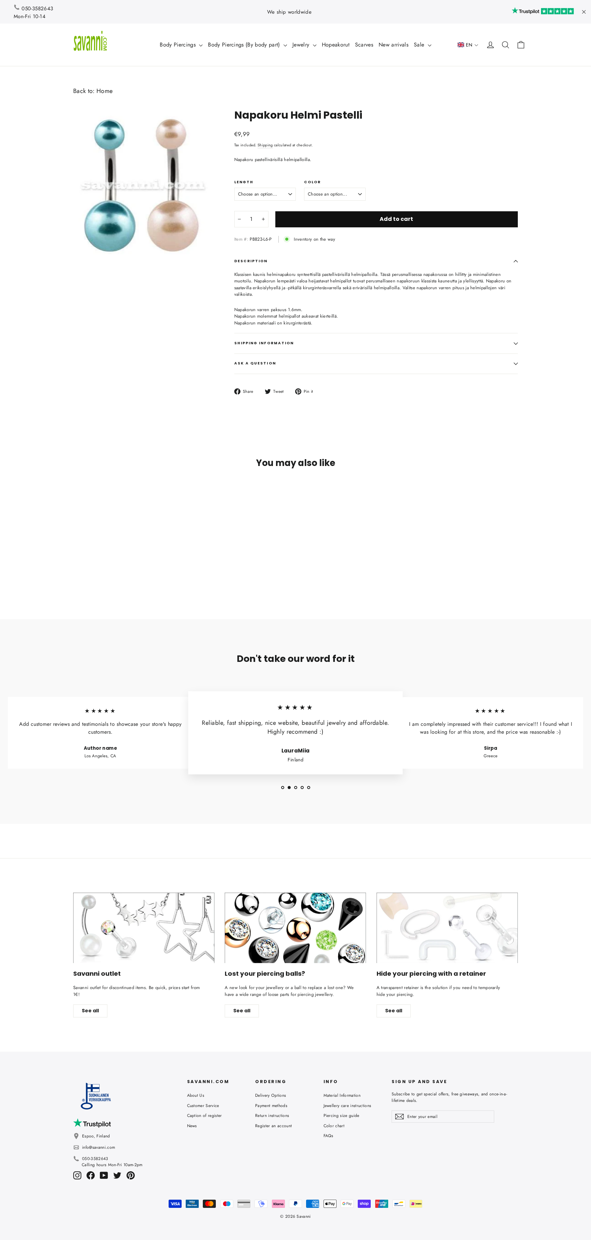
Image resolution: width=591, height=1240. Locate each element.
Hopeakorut (336, 45)
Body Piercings (178, 45)
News (192, 1126)
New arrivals (393, 45)
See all (90, 1010)
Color (312, 182)
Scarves (364, 45)
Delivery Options (270, 1095)
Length (243, 182)
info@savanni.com (98, 1147)
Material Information (342, 1095)
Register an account (273, 1126)
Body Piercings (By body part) (245, 45)
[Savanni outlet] (143, 928)
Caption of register (204, 1115)
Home (104, 90)
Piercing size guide (341, 1115)
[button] (468, 45)
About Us (196, 1095)
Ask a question (255, 363)
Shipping (265, 145)
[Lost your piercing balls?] (295, 928)
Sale (420, 45)
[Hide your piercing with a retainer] (447, 928)
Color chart (334, 1126)
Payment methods (271, 1106)
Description (251, 261)
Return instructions (272, 1115)
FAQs (328, 1136)
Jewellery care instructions (347, 1106)
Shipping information (264, 343)
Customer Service (203, 1106)
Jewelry (301, 45)
